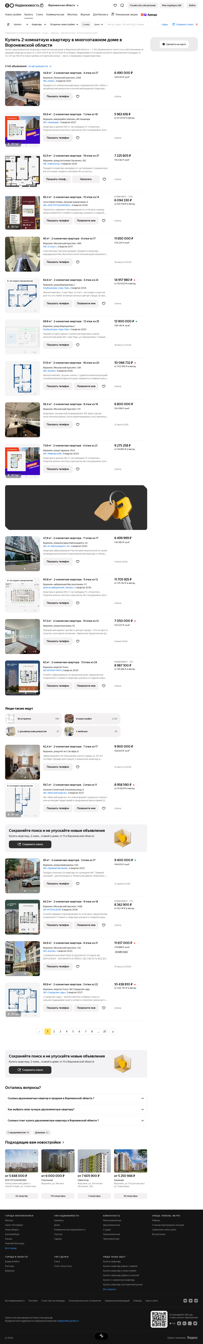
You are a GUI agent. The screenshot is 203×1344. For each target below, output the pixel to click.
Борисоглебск (12, 1261)
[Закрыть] (196, 24)
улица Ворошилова (63, 285)
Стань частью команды (53, 1300)
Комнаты (58, 1220)
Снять (57, 1261)
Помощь (137, 1300)
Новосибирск (12, 1229)
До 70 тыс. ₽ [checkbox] (60, 512)
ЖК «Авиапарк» (51, 122)
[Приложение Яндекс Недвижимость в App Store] (179, 1323)
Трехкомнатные (111, 1239)
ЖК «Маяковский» (52, 453)
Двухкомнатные (111, 1225)
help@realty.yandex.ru (68, 1321)
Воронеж (48, 77)
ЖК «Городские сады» (54, 992)
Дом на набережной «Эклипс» (58, 587)
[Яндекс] (192, 1337)
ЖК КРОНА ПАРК (52, 670)
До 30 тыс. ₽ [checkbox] (19, 512)
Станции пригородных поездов (168, 1225)
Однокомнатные (111, 1234)
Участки (58, 1234)
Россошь (9, 1266)
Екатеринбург (12, 1234)
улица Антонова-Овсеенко (67, 160)
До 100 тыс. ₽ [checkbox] (20, 521)
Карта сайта (152, 1300)
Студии (107, 1229)
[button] (122, 5)
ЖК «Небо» (49, 81)
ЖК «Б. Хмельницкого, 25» (56, 546)
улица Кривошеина (63, 865)
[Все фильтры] (8, 24)
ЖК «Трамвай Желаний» (55, 868)
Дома (57, 1225)
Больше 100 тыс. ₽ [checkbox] (45, 521)
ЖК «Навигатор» (51, 163)
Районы (156, 1220)
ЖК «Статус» (49, 246)
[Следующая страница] (113, 1031)
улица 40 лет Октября (65, 751)
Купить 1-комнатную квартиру (119, 1280)
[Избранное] (115, 5)
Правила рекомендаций (117, 1300)
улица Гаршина (61, 450)
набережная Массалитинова (68, 584)
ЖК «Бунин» (49, 371)
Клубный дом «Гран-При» (56, 288)
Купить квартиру (112, 1261)
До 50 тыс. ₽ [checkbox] (40, 512)
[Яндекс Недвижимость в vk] (185, 1301)
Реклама (33, 1300)
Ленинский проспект (64, 77)
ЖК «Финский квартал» (55, 793)
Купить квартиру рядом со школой (121, 1275)
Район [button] (165, 24)
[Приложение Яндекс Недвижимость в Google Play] (184, 1323)
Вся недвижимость (15, 1300)
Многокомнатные (112, 1220)
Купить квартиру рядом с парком (120, 1266)
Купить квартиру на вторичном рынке (123, 1284)
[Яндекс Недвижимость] (24, 5)
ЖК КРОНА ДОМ (52, 909)
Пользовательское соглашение (85, 1300)
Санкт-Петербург (14, 1225)
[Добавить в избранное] (78, 96)
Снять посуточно (63, 1266)
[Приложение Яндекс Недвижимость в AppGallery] (190, 1323)
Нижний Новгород (14, 1243)
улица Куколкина (62, 625)
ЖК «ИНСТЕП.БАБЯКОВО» (57, 205)
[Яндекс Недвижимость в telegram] (196, 1301)
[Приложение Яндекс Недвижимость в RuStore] (195, 1323)
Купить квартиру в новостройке (119, 1270)
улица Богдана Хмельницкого (69, 543)
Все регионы (158, 1234)
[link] (192, 5)
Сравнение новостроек (164, 1229)
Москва (9, 1220)
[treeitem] (14, 14)
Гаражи (58, 1239)
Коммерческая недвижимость (69, 1229)
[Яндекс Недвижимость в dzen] (191, 1301)
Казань (8, 1239)
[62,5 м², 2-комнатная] (24, 173)
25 (104, 1031)
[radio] (54, 1031)
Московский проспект (65, 243)
